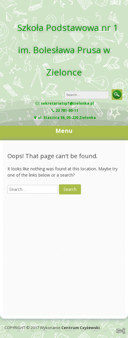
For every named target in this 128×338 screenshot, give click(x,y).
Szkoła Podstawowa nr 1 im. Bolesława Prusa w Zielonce (67, 49)
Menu (64, 131)
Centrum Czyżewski (80, 327)
